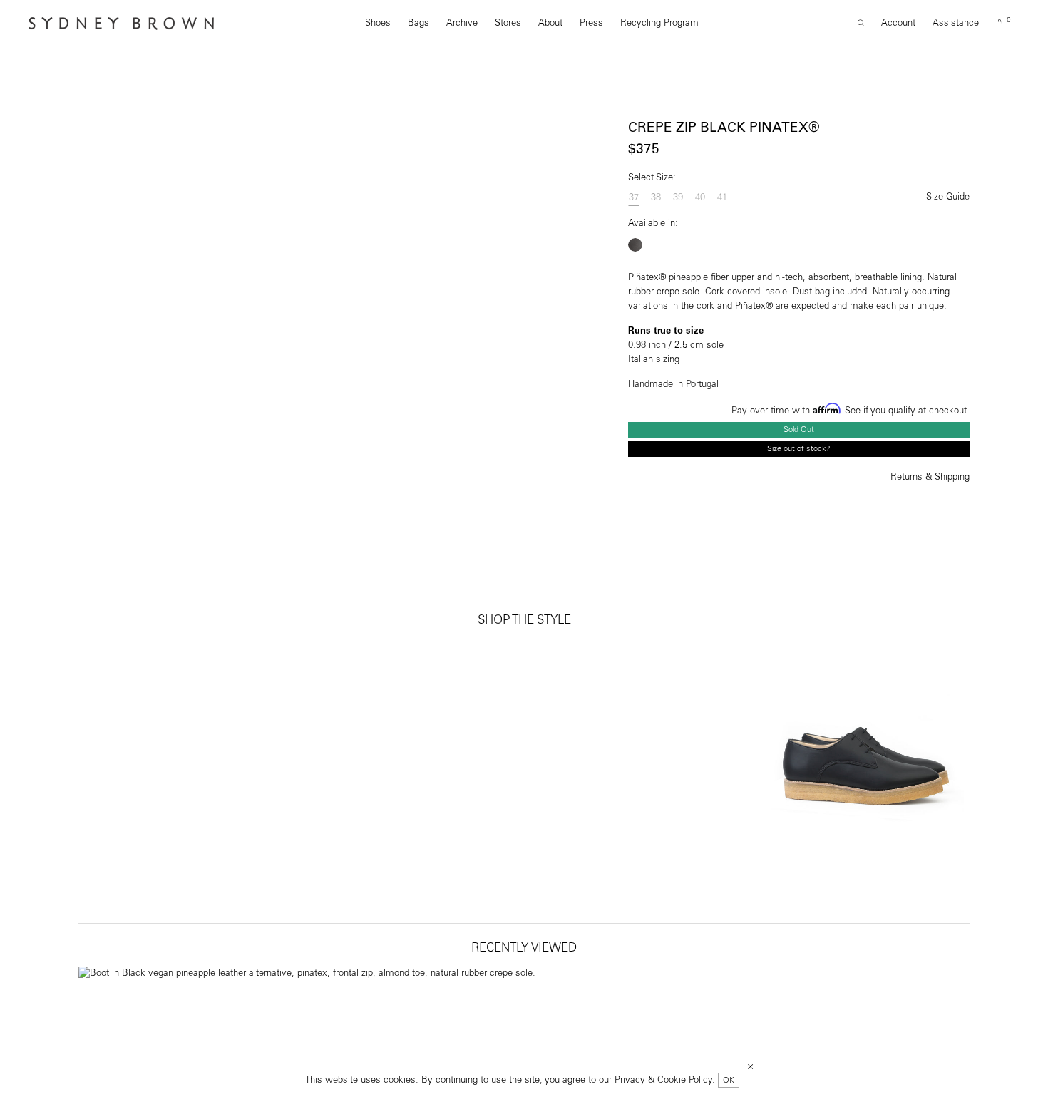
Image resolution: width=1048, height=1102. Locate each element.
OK (728, 1080)
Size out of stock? (799, 449)
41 (722, 197)
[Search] (861, 23)
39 (678, 197)
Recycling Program (659, 23)
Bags (418, 23)
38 (656, 197)
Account (898, 23)
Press (591, 23)
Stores (508, 23)
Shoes (378, 23)
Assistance (956, 23)
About (550, 23)
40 (700, 197)
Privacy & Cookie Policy (663, 1080)
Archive (462, 23)
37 (634, 197)
